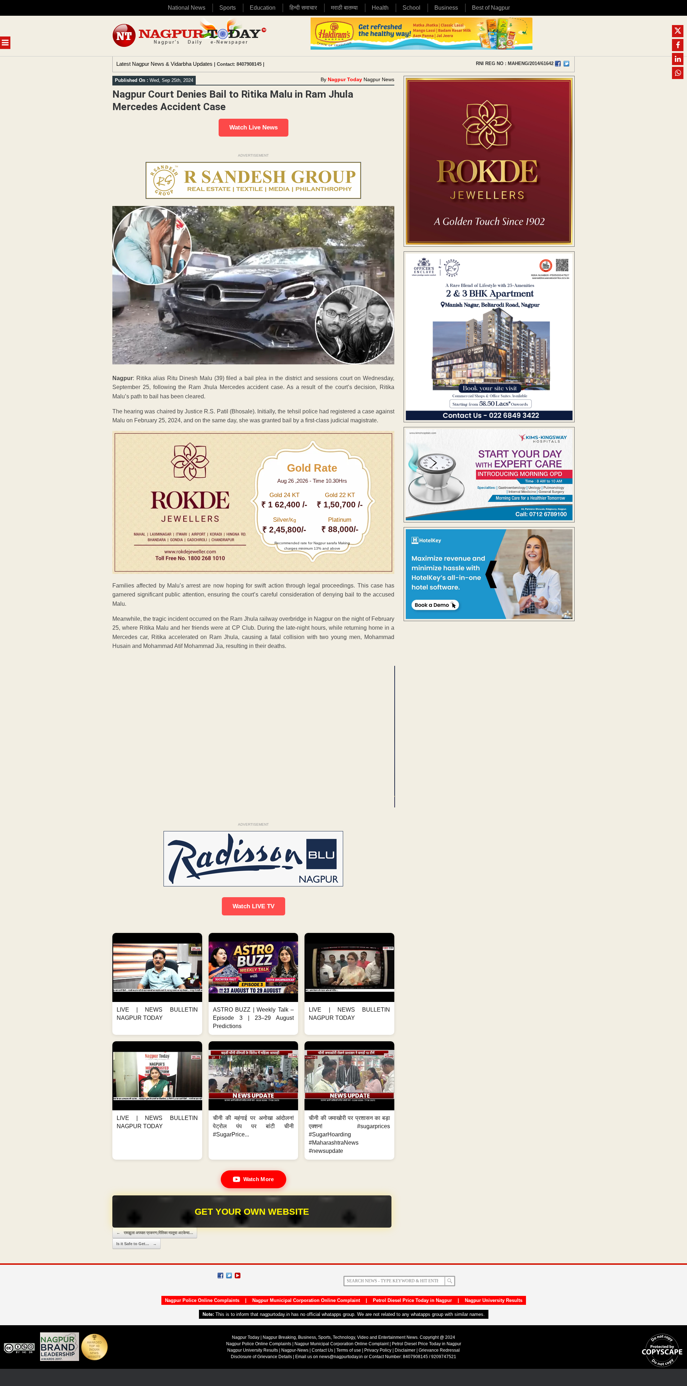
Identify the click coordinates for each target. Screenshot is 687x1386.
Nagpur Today (345, 79)
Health (380, 8)
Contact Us (322, 1350)
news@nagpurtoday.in (341, 1356)
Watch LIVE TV (253, 906)
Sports (227, 8)
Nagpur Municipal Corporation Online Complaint (306, 1300)
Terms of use (348, 1350)
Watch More (258, 1179)
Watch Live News (253, 127)
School (411, 8)
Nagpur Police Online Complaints (202, 1300)
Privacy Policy (377, 1350)
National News (186, 8)
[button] (157, 984)
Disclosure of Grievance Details (261, 1356)
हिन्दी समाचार (303, 8)
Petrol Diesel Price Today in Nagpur (412, 1300)
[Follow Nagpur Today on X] (229, 1275)
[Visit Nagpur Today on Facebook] (558, 64)
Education (263, 8)
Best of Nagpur (491, 8)
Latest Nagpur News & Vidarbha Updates (164, 64)
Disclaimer (405, 1350)
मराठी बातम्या (344, 8)
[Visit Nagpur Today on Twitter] (566, 64)
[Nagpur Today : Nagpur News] (190, 36)
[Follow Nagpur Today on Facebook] (220, 1275)
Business (446, 8)
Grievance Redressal (439, 1350)
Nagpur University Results (493, 1300)
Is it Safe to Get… (136, 1244)
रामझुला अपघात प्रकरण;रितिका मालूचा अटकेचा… (154, 1232)
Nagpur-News (294, 1350)
